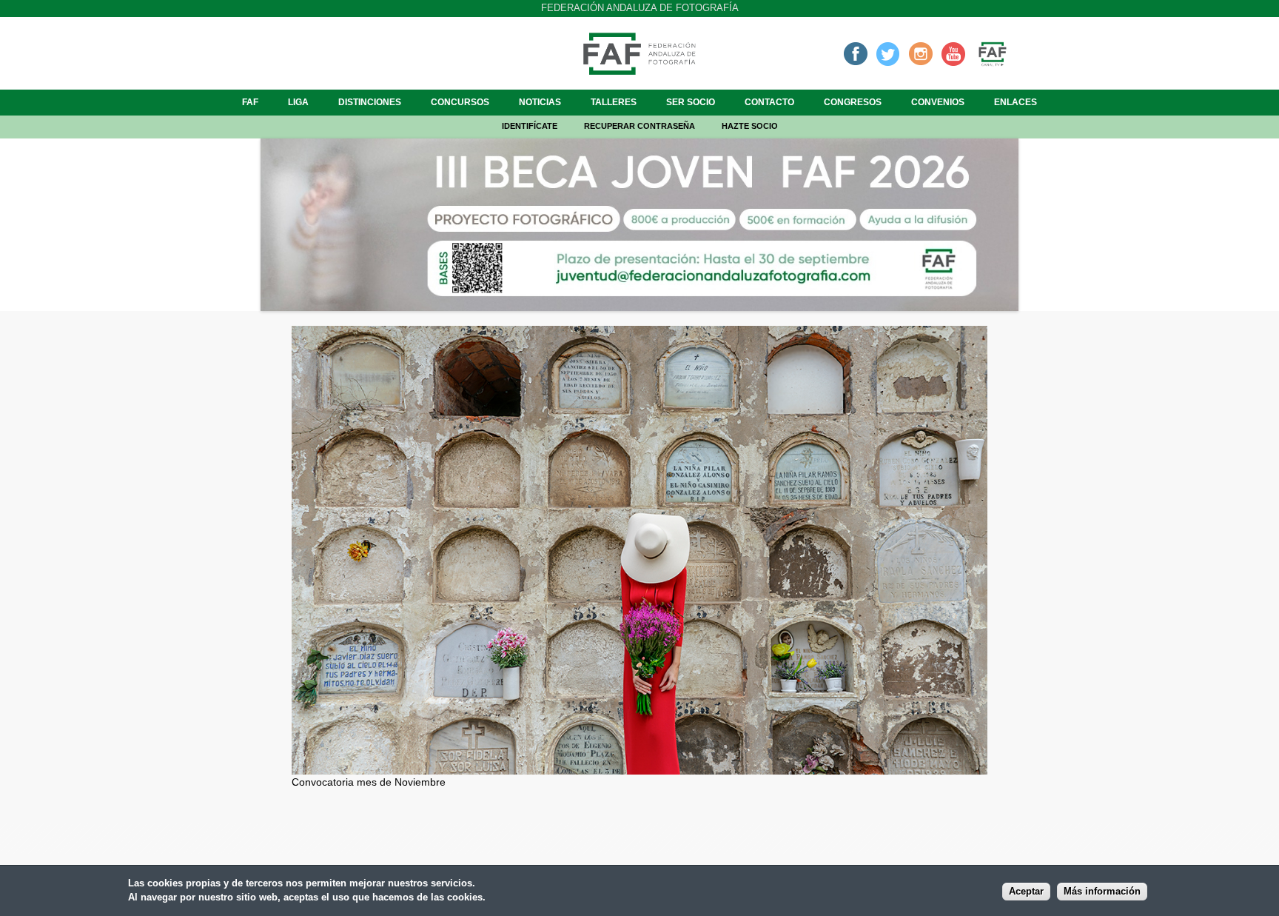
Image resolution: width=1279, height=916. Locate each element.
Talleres (614, 102)
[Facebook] (855, 53)
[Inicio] (639, 70)
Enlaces (1015, 102)
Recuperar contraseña (639, 125)
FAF (250, 102)
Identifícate (529, 125)
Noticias (540, 102)
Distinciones (369, 102)
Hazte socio (750, 125)
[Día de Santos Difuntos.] (639, 766)
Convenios (937, 102)
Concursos (460, 102)
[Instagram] (921, 53)
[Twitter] (888, 53)
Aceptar (1026, 891)
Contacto (769, 102)
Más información (1102, 891)
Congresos (853, 102)
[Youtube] (953, 53)
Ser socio (690, 102)
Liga (298, 102)
